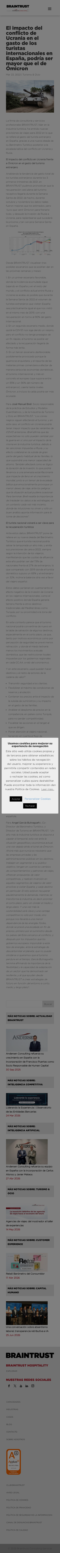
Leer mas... (47, 789)
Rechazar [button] (30, 806)
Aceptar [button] (16, 799)
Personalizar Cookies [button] (37, 799)
